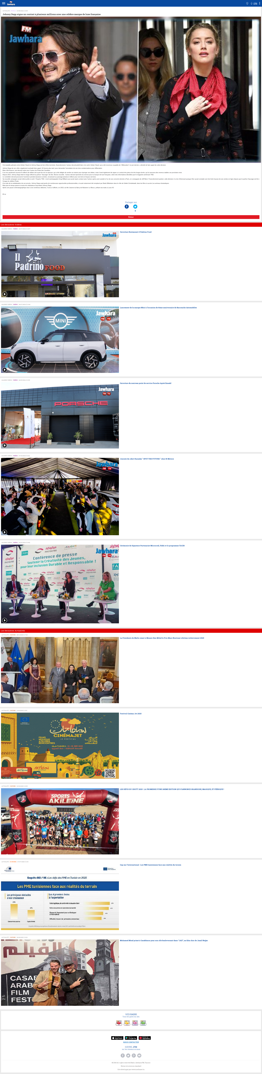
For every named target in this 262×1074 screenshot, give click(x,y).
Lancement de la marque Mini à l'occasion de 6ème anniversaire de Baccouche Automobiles (158, 308)
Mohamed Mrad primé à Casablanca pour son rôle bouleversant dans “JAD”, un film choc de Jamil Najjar (164, 940)
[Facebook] (127, 204)
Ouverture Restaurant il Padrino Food (135, 232)
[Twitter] (135, 204)
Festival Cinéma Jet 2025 (130, 714)
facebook (123, 1055)
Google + (134, 1055)
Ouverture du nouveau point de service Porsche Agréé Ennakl (145, 383)
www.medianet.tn (138, 1069)
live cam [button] (247, 3)
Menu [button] (3, 3)
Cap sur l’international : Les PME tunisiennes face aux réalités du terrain (150, 865)
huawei (145, 1038)
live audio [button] (254, 3)
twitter (128, 1055)
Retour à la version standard (131, 1066)
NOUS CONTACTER (131, 1042)
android (131, 1038)
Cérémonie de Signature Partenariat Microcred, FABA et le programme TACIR (152, 546)
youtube (139, 1055)
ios (117, 1038)
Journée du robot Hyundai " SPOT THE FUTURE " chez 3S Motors (147, 459)
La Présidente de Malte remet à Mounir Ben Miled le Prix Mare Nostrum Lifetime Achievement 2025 (162, 638)
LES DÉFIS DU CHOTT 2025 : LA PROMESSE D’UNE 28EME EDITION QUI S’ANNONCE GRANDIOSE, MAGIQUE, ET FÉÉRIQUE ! (172, 789)
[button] (10, 3)
